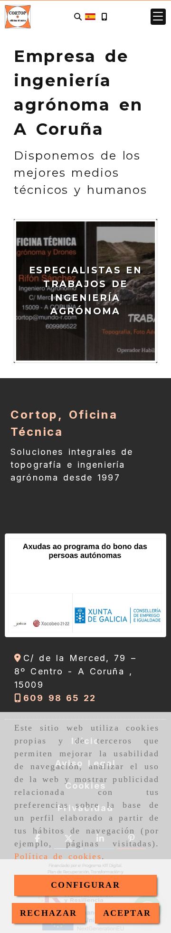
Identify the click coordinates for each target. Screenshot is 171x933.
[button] (158, 17)
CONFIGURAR (85, 885)
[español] (90, 16)
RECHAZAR (48, 913)
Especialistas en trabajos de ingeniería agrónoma (85, 290)
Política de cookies (58, 856)
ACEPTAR (127, 913)
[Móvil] (104, 17)
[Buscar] (78, 17)
